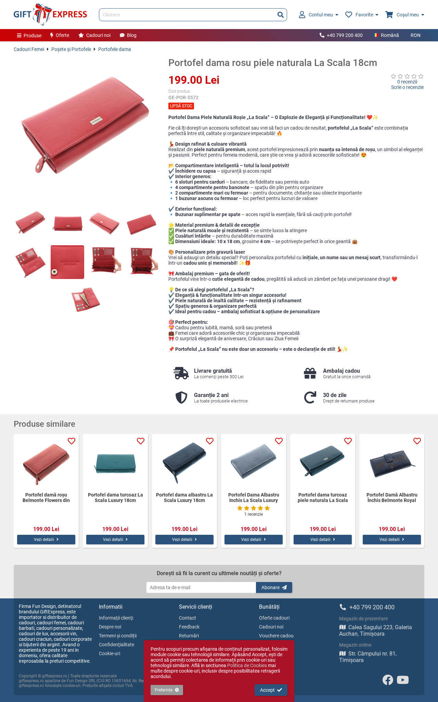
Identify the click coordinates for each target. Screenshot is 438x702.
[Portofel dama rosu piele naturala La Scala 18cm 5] (30, 262)
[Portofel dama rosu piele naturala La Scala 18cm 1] (30, 223)
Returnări (189, 635)
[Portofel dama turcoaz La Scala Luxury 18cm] (115, 463)
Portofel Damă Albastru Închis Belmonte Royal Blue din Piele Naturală (391, 497)
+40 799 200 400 (345, 35)
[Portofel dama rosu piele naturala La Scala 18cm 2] (67, 223)
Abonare (270, 587)
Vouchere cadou (276, 635)
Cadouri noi (98, 35)
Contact (187, 618)
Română (390, 35)
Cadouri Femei (29, 49)
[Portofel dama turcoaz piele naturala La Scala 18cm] (323, 463)
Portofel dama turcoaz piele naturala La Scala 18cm (323, 497)
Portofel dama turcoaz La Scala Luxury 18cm (115, 497)
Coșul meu (408, 14)
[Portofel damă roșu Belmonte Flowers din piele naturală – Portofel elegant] (46, 463)
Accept (267, 690)
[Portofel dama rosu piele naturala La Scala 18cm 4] (141, 223)
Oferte (62, 35)
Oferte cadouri (274, 618)
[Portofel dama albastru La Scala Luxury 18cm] (184, 463)
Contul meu (321, 14)
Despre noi (110, 627)
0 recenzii (407, 81)
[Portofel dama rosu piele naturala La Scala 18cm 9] (86, 301)
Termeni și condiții (118, 635)
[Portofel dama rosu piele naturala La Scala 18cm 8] (141, 262)
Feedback (189, 627)
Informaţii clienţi (116, 618)
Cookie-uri (109, 653)
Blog (132, 35)
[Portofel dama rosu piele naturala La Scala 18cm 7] (104, 262)
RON (416, 35)
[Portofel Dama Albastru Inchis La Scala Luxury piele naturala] (253, 463)
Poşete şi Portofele (71, 49)
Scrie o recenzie (407, 87)
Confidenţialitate (116, 644)
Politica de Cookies (247, 665)
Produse (32, 35)
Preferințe (163, 690)
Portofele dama (114, 49)
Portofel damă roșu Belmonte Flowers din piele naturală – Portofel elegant (46, 497)
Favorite (364, 14)
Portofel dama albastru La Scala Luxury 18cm (184, 497)
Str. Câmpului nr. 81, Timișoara (368, 656)
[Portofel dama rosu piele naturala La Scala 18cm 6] (67, 262)
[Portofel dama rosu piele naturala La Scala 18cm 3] (104, 223)
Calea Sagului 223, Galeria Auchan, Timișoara (375, 630)
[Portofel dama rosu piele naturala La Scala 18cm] (86, 129)
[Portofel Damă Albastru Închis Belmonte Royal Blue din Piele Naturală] (392, 463)
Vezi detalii (44, 539)
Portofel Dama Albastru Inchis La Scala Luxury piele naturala (253, 497)
